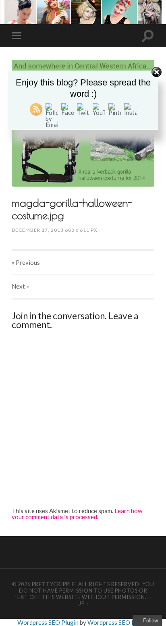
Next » (20, 286)
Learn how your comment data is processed (77, 513)
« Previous (26, 262)
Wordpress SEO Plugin (48, 622)
